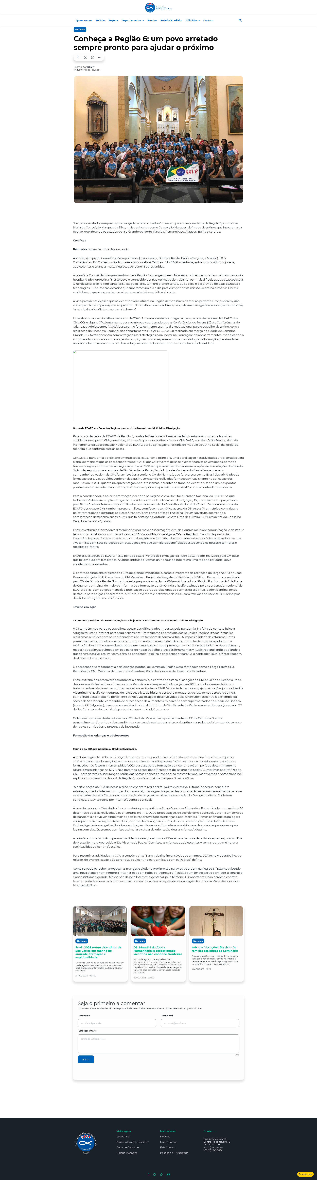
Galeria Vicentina (127, 1152)
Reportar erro (305, 1174)
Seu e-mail (168, 1015)
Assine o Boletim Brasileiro (133, 1142)
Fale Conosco (168, 1147)
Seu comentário (88, 1030)
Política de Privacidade (174, 1152)
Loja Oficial (123, 1136)
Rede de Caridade (128, 1147)
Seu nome (84, 1015)
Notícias (80, 29)
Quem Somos (168, 1142)
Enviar (85, 1059)
